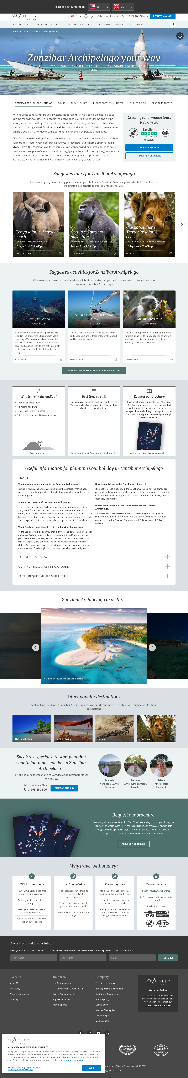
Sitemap (14, 999)
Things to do (138, 103)
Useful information (62, 983)
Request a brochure (149, 155)
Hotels (120, 103)
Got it (91, 1068)
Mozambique (64, 739)
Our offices (15, 983)
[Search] (173, 24)
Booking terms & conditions (109, 988)
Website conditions (105, 983)
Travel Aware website (64, 993)
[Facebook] (81, 1033)
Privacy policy (102, 999)
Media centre (102, 1020)
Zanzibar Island (51, 127)
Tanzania (144, 739)
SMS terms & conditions (107, 993)
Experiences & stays (33, 557)
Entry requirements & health (41, 576)
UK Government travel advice (68, 988)
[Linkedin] (107, 1033)
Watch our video (38, 453)
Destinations (20, 24)
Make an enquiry (149, 147)
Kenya (101, 739)
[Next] (182, 224)
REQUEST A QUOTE (163, 16)
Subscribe (167, 957)
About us (93, 24)
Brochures (135, 24)
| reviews (149, 136)
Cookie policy (102, 1004)
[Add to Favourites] (180, 36)
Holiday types (42, 24)
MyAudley (15, 988)
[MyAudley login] (92, 16)
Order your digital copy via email (147, 453)
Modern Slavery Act (105, 1010)
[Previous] (6, 224)
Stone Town (19, 147)
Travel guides (79, 103)
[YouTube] (98, 1033)
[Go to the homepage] (24, 16)
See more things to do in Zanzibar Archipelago (94, 370)
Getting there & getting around (43, 566)
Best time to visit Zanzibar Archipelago (91, 453)
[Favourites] (86, 16)
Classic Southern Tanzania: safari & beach (142, 232)
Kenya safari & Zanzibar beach (36, 234)
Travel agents (60, 1004)
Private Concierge (115, 24)
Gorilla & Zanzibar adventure (87, 234)
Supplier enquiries (62, 999)
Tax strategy (102, 1015)
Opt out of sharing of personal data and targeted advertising (25, 1068)
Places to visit (102, 103)
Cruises (60, 24)
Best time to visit (162, 103)
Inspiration (75, 24)
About (23, 478)
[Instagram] (90, 1033)
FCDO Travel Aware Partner (156, 890)
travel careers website (158, 1005)
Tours (61, 103)
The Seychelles (23, 739)
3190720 (117, 1070)
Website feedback (19, 993)
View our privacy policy (72, 1060)
